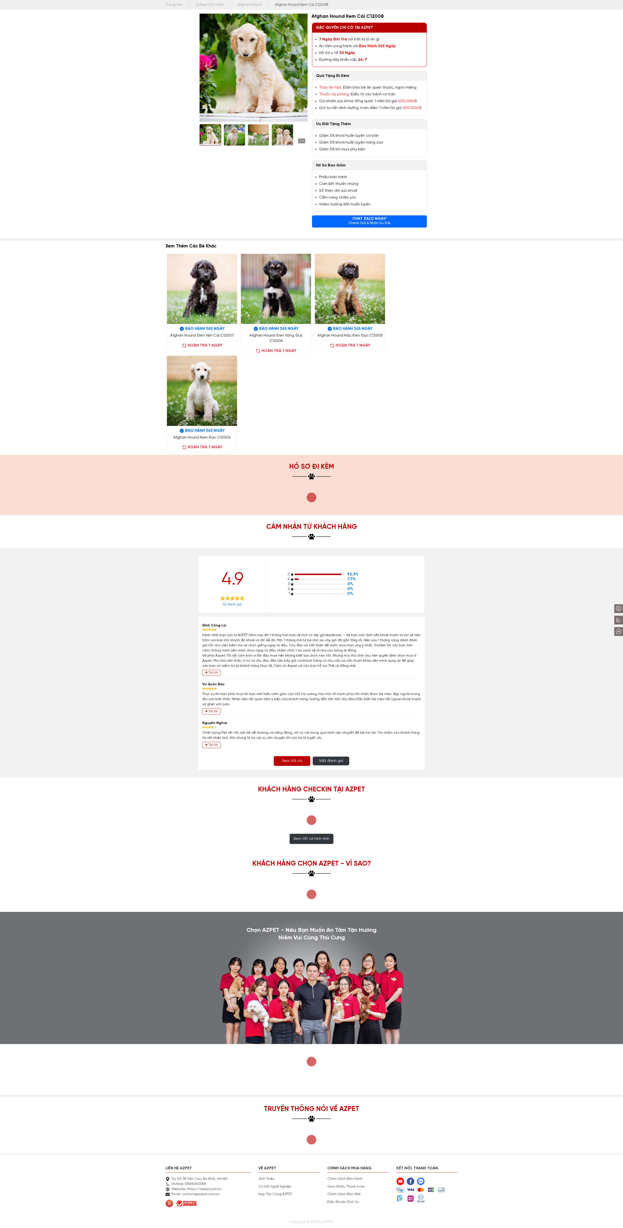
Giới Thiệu (266, 1179)
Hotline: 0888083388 (189, 1184)
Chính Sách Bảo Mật (344, 1194)
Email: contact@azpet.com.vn (196, 1194)
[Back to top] (614, 1219)
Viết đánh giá (331, 761)
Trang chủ (173, 5)
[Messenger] (606, 631)
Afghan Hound (249, 5)
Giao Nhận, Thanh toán (346, 1186)
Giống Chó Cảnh (210, 5)
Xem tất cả (292, 761)
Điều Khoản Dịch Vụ (343, 1202)
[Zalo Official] (605, 620)
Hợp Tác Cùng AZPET (275, 1194)
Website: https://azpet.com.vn (196, 1189)
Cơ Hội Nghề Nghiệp (274, 1186)
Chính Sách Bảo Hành (345, 1179)
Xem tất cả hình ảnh (311, 839)
